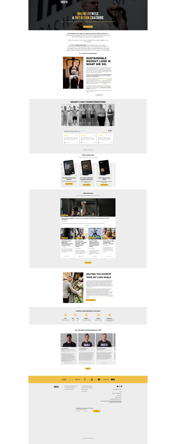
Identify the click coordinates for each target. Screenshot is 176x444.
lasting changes (100, 83)
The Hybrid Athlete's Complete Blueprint (86, 178)
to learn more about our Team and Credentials (97, 296)
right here (95, 91)
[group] (65, 319)
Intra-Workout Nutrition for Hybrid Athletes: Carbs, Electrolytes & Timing (81, 243)
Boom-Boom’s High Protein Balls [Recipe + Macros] (108, 242)
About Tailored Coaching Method (87, 387)
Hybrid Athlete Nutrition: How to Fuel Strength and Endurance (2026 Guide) (94, 243)
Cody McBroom (64, 348)
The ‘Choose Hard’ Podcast (69, 389)
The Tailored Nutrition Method (69, 178)
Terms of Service (84, 391)
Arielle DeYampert (83, 348)
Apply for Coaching (88, 26)
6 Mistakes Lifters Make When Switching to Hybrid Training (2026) (67, 243)
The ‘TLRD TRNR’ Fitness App (70, 387)
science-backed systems (103, 79)
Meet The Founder (85, 389)
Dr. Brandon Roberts (101, 348)
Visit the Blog (88, 262)
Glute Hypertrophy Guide (104, 178)
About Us (88, 368)
